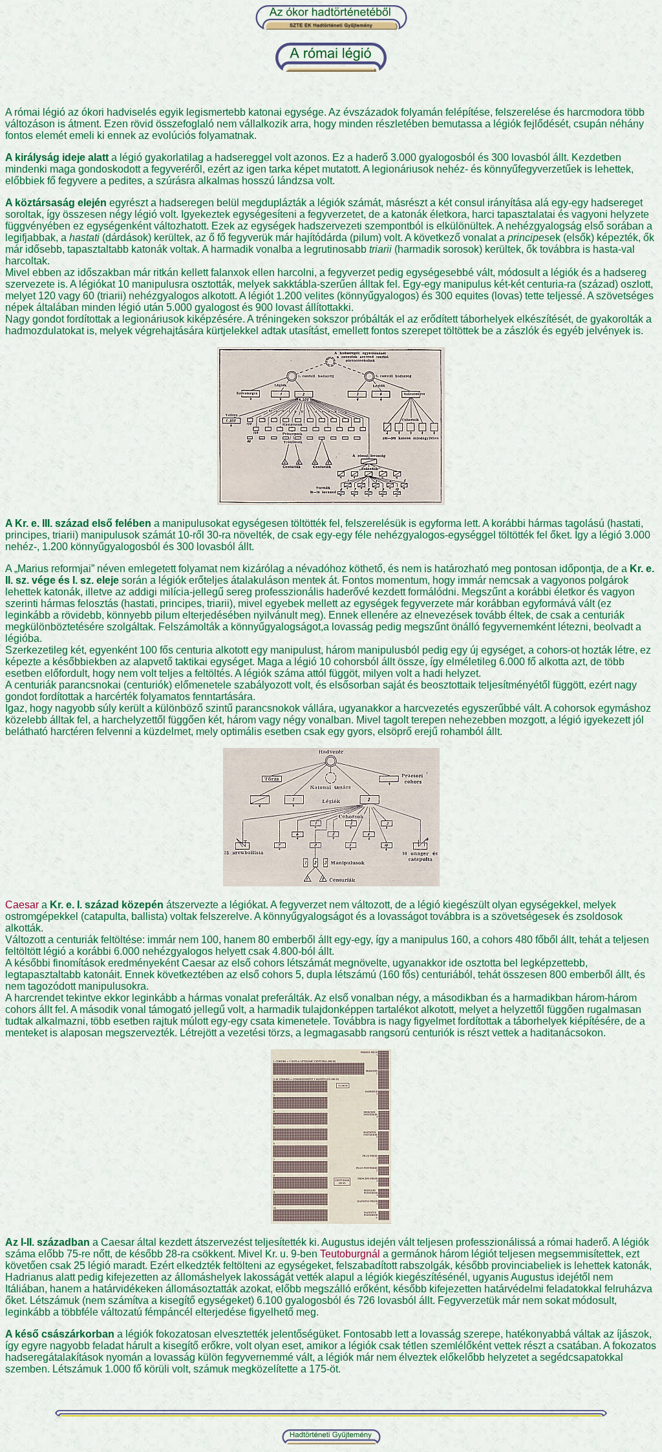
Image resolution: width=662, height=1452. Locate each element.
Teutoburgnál (350, 1253)
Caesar (22, 904)
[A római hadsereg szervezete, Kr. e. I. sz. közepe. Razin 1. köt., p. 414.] (331, 882)
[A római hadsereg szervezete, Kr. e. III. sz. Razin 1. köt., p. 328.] (331, 501)
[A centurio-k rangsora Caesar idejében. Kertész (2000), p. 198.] (331, 1220)
